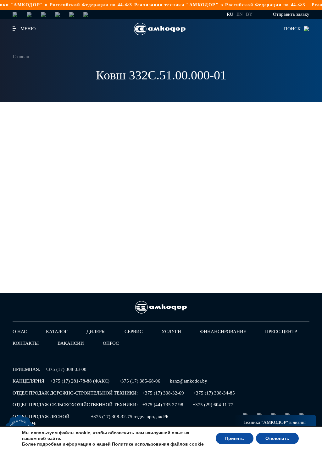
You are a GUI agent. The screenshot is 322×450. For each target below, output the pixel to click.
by (249, 14)
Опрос (111, 343)
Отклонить (277, 438)
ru (230, 14)
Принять (234, 438)
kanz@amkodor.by (188, 381)
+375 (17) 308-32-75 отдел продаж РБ (130, 416)
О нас (20, 331)
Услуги (171, 331)
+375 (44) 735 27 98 (162, 404)
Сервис (134, 331)
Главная (21, 56)
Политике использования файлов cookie (158, 444)
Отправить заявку (291, 14)
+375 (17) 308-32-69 (163, 392)
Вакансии (71, 343)
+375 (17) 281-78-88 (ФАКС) (79, 381)
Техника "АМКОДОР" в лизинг (274, 422)
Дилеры (96, 331)
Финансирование (223, 331)
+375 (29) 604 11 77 (213, 404)
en (239, 14)
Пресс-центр (281, 331)
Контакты (26, 343)
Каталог (57, 331)
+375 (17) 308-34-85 (214, 392)
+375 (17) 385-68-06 (139, 381)
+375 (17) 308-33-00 (65, 369)
